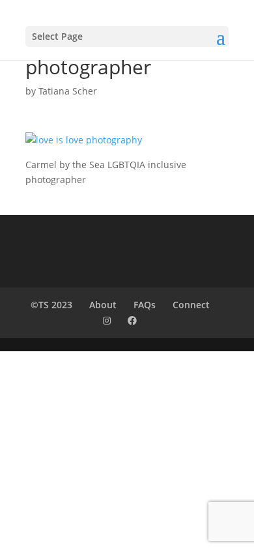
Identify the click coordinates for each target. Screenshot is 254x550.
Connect (191, 304)
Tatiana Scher (67, 91)
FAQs (145, 304)
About (103, 304)
